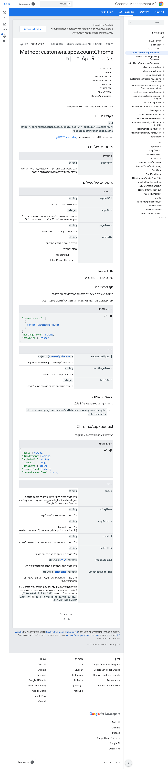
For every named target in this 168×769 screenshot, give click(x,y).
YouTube (78, 691)
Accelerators (113, 680)
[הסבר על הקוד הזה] (105, 316)
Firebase (41, 675)
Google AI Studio (37, 680)
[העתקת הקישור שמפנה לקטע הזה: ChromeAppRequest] (73, 427)
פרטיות (107, 762)
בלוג (81, 664)
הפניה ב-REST (126, 11)
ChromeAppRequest (48, 324)
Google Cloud (39, 691)
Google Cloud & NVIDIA (108, 685)
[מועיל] (26, 44)
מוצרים (98, 44)
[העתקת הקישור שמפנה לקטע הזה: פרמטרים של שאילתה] (78, 183)
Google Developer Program (106, 664)
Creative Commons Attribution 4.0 (62, 632)
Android (42, 664)
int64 (62, 559)
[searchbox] (146, 22)
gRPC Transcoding (66, 137)
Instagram (77, 675)
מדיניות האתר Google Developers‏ (82, 635)
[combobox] (56, 4)
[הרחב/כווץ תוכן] (101, 68)
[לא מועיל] (21, 44)
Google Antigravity (36, 685)
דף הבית (159, 11)
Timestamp (59, 571)
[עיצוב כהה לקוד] (110, 316)
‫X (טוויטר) (78, 685)
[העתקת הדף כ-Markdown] (67, 59)
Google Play (40, 696)
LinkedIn (78, 680)
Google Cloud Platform (108, 738)
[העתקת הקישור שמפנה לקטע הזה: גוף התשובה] (92, 287)
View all (42, 701)
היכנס (7, 4)
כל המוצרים (114, 748)
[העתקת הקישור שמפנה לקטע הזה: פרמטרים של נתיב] (83, 147)
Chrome (42, 670)
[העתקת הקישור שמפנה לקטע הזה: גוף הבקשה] (93, 271)
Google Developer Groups (107, 670)
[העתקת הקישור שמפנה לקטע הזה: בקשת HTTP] (91, 116)
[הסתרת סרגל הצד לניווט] (128, 763)
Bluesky (79, 670)
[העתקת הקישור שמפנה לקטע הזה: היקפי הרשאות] (89, 397)
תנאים (117, 762)
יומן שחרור (107, 11)
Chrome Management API (136, 4)
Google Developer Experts (106, 675)
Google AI (115, 743)
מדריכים (144, 11)
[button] (146, 37)
